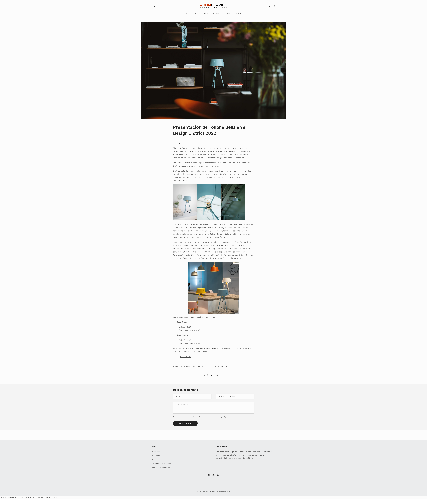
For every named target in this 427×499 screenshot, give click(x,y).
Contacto (156, 460)
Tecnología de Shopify (223, 491)
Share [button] (178, 143)
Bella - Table (185, 356)
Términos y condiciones (161, 463)
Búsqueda (156, 452)
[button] (154, 6)
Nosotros (156, 456)
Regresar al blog (215, 375)
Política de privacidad (161, 467)
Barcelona (230, 458)
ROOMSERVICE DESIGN (209, 491)
